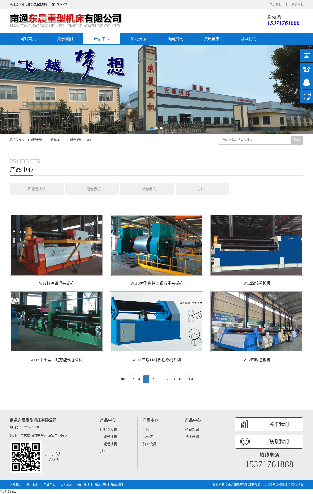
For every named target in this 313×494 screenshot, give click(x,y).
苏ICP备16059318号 (277, 484)
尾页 (190, 379)
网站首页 (28, 39)
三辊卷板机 (55, 140)
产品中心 (102, 39)
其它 (90, 140)
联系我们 (297, 4)
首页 (123, 379)
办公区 (148, 437)
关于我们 (275, 4)
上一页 (135, 379)
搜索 (297, 140)
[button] (151, 128)
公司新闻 (192, 430)
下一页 (177, 379)
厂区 (146, 430)
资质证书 (212, 39)
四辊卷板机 (35, 140)
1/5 (166, 379)
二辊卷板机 (74, 140)
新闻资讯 (175, 39)
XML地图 (297, 484)
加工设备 (149, 444)
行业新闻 (192, 437)
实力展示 (138, 39)
